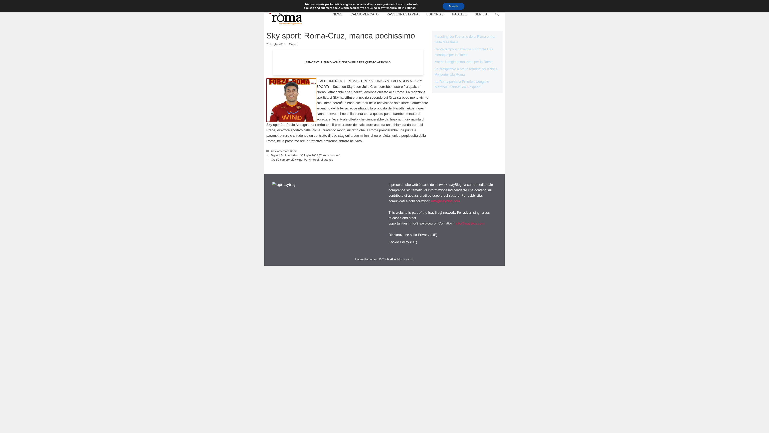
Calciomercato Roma (284, 151)
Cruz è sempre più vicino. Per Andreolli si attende (302, 159)
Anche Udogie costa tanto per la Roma (463, 62)
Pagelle (459, 14)
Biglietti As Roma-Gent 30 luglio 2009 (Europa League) (305, 155)
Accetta (453, 6)
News (337, 14)
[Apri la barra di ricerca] (497, 14)
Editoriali (435, 14)
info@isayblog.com (445, 201)
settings (410, 8)
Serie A (481, 14)
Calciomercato (364, 14)
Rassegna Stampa (402, 14)
